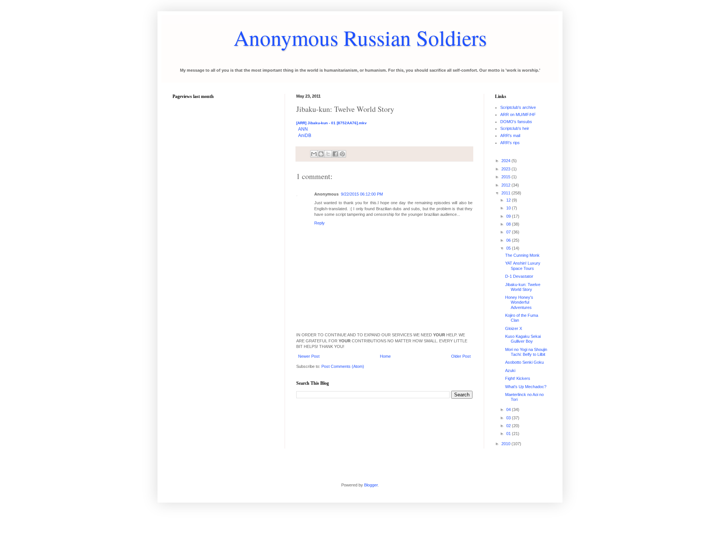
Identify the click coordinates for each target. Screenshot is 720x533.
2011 (506, 193)
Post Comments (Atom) (342, 366)
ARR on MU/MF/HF (518, 114)
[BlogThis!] (321, 154)
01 (509, 433)
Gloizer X (513, 328)
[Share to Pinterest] (342, 154)
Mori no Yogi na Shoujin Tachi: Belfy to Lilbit (526, 352)
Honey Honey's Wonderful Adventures (519, 302)
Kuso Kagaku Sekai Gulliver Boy (523, 338)
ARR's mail (510, 135)
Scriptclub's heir (514, 128)
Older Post (461, 356)
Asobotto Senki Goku (524, 362)
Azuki (510, 370)
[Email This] (314, 154)
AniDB (304, 135)
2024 (506, 160)
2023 (506, 169)
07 (509, 232)
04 (509, 409)
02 (509, 425)
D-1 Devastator (519, 276)
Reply (319, 223)
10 (509, 208)
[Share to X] (328, 154)
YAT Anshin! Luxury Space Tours (522, 265)
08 (509, 224)
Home (385, 356)
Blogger (371, 485)
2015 (506, 177)
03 (509, 418)
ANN (303, 129)
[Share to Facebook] (335, 154)
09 (509, 216)
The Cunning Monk (522, 255)
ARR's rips (510, 142)
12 (509, 200)
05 (509, 248)
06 (509, 240)
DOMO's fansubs (516, 121)
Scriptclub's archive (518, 107)
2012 (506, 185)
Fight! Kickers (517, 378)
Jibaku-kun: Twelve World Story (522, 287)
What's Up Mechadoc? (525, 386)
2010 (506, 443)
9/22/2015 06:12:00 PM (362, 194)
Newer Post (309, 356)
